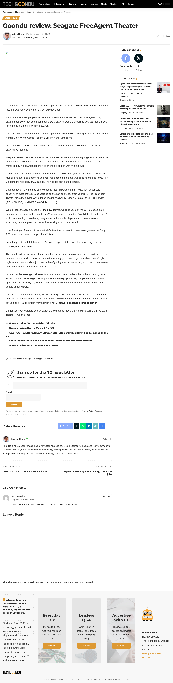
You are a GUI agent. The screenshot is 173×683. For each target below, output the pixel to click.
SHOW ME (121, 646)
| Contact (125, 679)
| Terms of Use (98, 679)
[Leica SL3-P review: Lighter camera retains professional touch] (163, 110)
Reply (107, 496)
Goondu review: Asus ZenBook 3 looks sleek (33, 345)
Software (124, 97)
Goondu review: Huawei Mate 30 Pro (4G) (32, 328)
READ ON (51, 646)
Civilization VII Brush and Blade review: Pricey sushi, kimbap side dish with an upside (136, 122)
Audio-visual (11, 18)
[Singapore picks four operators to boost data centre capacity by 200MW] (163, 138)
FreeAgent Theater (86, 105)
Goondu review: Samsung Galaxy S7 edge (32, 323)
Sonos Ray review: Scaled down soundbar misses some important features (50, 340)
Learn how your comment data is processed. (69, 582)
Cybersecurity (126, 93)
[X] (139, 63)
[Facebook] (111, 439)
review (20, 358)
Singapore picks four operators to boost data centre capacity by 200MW (136, 137)
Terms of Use (38, 411)
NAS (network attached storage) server (74, 303)
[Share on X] (76, 426)
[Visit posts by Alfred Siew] (6, 439)
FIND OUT (86, 646)
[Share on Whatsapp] (83, 426)
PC (148, 93)
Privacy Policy (87, 411)
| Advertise (108, 679)
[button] (139, 4)
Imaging (123, 113)
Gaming (123, 128)
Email (9, 392)
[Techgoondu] (18, 4)
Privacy (89, 679)
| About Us (117, 679)
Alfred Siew (18, 34)
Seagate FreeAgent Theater (39, 358)
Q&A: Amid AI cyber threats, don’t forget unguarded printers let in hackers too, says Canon (136, 87)
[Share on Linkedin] (89, 426)
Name (9, 384)
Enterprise (139, 93)
